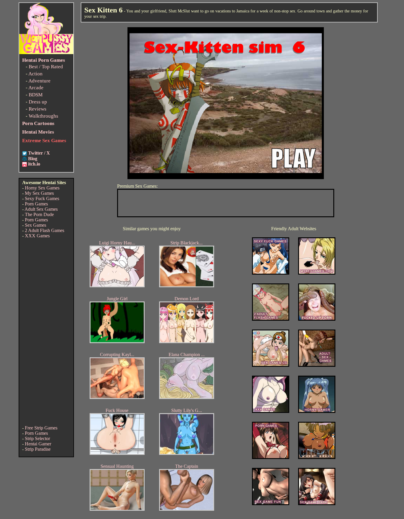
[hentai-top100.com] (316, 319)
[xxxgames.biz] (270, 411)
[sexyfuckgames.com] (270, 272)
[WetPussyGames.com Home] (46, 52)
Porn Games (36, 203)
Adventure (39, 81)
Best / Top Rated (46, 66)
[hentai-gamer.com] (316, 457)
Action (35, 74)
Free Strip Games (41, 427)
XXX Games (37, 235)
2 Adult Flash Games (44, 230)
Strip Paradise (38, 449)
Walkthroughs (43, 116)
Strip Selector (37, 438)
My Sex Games (39, 193)
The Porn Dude (39, 214)
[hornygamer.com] (316, 411)
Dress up (38, 102)
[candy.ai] (270, 503)
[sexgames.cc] (270, 365)
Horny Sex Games (42, 187)
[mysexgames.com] (316, 272)
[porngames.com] (270, 457)
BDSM (36, 95)
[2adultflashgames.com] (270, 319)
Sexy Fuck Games (42, 198)
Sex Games (35, 225)
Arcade (35, 87)
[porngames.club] (316, 503)
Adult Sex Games (41, 209)
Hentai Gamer (38, 443)
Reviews (37, 109)
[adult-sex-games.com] (316, 365)
